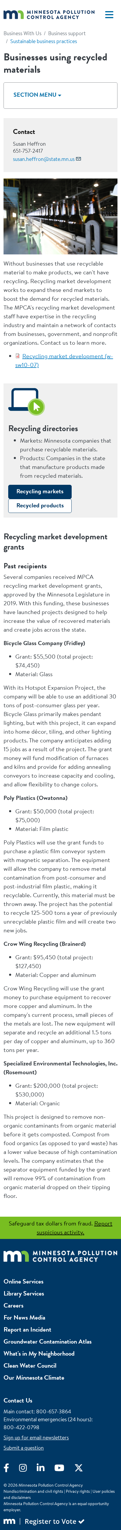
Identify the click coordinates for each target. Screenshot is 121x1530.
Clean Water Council (30, 1365)
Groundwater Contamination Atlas (48, 1341)
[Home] (49, 14)
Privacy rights (78, 1491)
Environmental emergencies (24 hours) (47, 1419)
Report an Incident (27, 1329)
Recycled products (40, 505)
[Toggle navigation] (109, 15)
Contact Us (18, 1400)
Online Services (23, 1281)
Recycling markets (39, 491)
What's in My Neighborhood (39, 1353)
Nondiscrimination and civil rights (33, 1491)
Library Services (24, 1293)
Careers (13, 1305)
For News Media (24, 1317)
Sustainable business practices (43, 41)
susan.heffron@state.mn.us (44, 159)
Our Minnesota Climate (34, 1377)
